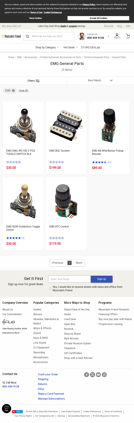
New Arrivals (71, 338)
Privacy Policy (89, 4)
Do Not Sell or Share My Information (42, 411)
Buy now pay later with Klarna (115, 319)
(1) (23, 238)
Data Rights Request (70, 411)
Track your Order (48, 374)
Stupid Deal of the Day (77, 309)
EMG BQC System (59, 150)
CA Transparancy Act (44, 416)
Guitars (37, 309)
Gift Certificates (73, 353)
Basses (37, 314)
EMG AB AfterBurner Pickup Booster (108, 152)
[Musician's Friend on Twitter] (92, 375)
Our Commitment (12, 314)
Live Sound (39, 342)
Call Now (10, 384)
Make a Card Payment (51, 393)
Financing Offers (108, 314)
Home (11, 57)
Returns (42, 384)
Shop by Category (45, 47)
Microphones (40, 357)
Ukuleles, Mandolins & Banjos (46, 321)
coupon (73, 26)
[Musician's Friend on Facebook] (87, 375)
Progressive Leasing (111, 324)
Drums (37, 333)
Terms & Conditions (113, 411)
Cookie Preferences (53, 12)
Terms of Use (36, 12)
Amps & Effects (42, 328)
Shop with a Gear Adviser (78, 358)
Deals (67, 314)
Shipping (43, 379)
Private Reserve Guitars (77, 343)
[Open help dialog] (6, 408)
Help (128, 26)
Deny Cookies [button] (35, 18)
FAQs (41, 389)
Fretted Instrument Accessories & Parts (60, 57)
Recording (39, 352)
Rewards (108, 26)
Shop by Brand (72, 333)
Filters (31, 80)
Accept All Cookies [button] (98, 18)
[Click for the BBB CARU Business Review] (17, 411)
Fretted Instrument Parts (96, 57)
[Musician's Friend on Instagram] (104, 375)
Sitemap (61, 416)
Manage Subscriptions (51, 398)
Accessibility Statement (79, 416)
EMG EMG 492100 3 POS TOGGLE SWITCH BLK (20, 152)
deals (63, 26)
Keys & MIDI (40, 337)
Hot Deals (69, 47)
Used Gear (70, 319)
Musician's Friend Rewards (114, 309)
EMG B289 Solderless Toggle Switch (23, 228)
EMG (19, 57)
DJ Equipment (41, 347)
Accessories (31, 57)
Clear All (23, 90)
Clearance (69, 348)
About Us (7, 309)
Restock (69, 328)
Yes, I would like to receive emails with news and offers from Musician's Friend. (87, 288)
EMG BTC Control (59, 226)
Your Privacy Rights (23, 416)
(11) (109, 162)
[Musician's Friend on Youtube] (98, 375)
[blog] (15, 322)
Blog (119, 26)
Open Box (69, 324)
